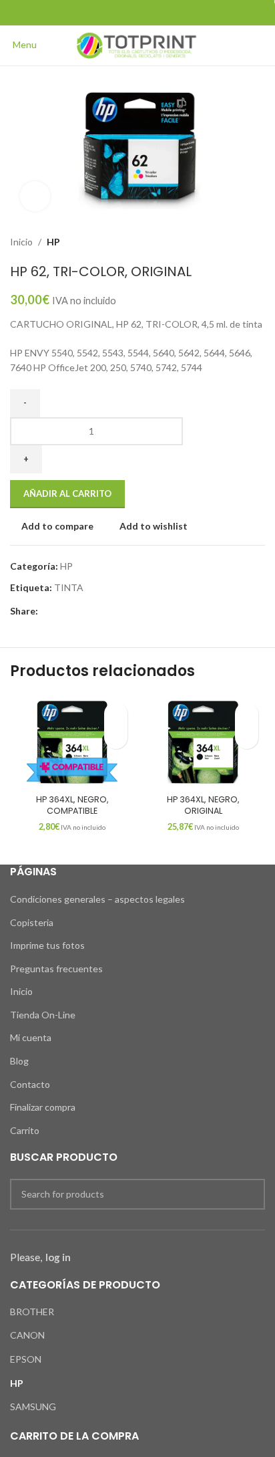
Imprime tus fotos (47, 945)
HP (53, 241)
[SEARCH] (249, 1194)
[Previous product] (231, 242)
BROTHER (32, 1311)
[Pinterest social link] (137, 13)
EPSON (25, 1359)
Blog (19, 1061)
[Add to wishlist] (115, 713)
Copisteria (31, 922)
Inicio (21, 241)
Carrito (24, 1130)
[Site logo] (137, 44)
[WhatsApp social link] (171, 13)
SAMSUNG (33, 1406)
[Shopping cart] (264, 44)
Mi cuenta (30, 1037)
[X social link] (120, 13)
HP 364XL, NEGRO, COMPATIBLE (72, 805)
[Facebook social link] (103, 13)
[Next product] (258, 242)
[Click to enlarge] (35, 196)
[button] (115, 737)
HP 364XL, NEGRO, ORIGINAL (203, 805)
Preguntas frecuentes (56, 968)
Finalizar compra (42, 1107)
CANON (27, 1335)
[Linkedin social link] (154, 13)
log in (58, 1257)
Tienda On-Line (42, 1014)
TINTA (68, 587)
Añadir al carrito (67, 493)
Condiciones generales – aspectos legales (97, 899)
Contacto (30, 1084)
